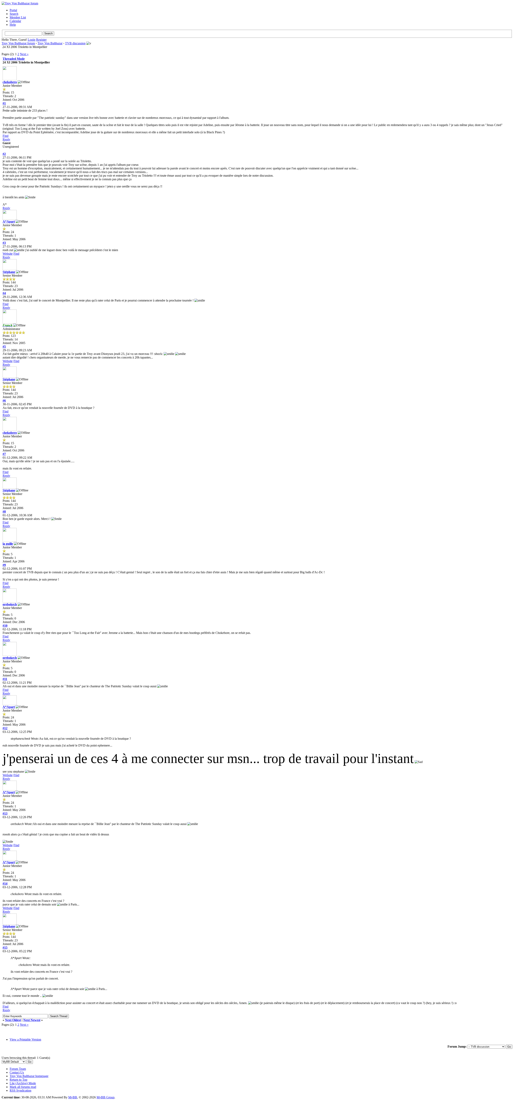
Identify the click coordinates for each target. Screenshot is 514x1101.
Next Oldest (13, 1020)
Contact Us (17, 1072)
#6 (4, 400)
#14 (5, 883)
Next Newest (31, 1020)
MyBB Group (105, 1097)
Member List (18, 17)
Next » (24, 54)
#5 (4, 346)
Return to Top (18, 1079)
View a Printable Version (25, 1039)
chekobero (10, 82)
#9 (4, 565)
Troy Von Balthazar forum (18, 43)
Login (31, 39)
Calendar (15, 21)
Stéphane (9, 272)
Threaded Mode (14, 58)
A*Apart (9, 221)
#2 (4, 154)
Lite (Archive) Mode (23, 1083)
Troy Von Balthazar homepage (29, 1076)
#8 (4, 511)
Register (41, 39)
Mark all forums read (23, 1087)
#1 (4, 103)
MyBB (72, 1097)
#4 (4, 293)
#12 (5, 728)
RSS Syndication (20, 1090)
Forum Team (18, 1068)
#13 (5, 813)
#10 (5, 625)
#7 (4, 454)
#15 (5, 947)
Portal (13, 10)
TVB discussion (75, 43)
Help (13, 24)
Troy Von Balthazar (50, 43)
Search (14, 13)
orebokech (10, 604)
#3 (4, 242)
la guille (8, 543)
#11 (5, 679)
